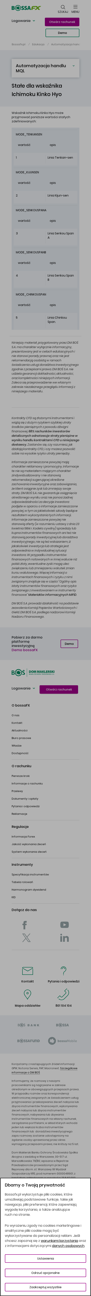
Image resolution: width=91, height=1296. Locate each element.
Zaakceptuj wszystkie (45, 1287)
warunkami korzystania (59, 1240)
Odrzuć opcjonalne (45, 1273)
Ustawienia (45, 1258)
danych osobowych (68, 1245)
